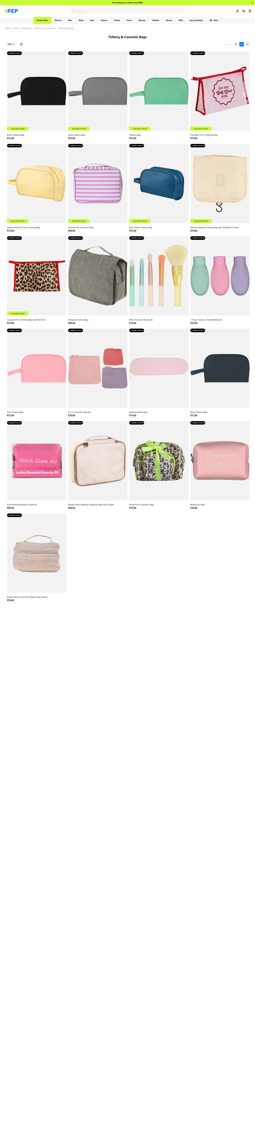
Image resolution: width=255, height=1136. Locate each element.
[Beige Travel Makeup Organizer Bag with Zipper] (98, 460)
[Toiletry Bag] (159, 91)
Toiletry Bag (135, 135)
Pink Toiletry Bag (15, 412)
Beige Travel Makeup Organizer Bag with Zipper (91, 504)
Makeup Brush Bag (138, 412)
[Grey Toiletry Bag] (98, 91)
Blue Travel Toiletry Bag (140, 227)
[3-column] (235, 44)
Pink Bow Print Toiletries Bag (204, 135)
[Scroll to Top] (250, 1121)
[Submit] (73, 11)
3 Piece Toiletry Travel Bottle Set (206, 319)
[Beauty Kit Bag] (220, 460)
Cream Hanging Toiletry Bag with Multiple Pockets (214, 227)
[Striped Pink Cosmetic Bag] (98, 183)
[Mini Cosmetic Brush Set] (159, 275)
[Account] (237, 11)
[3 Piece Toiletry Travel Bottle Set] (220, 275)
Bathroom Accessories (45, 28)
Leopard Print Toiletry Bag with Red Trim (26, 319)
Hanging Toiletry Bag (78, 319)
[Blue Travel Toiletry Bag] (159, 183)
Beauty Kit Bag (197, 504)
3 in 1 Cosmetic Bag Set (79, 412)
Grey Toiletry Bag (76, 135)
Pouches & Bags (66, 28)
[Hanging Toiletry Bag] (98, 275)
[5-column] (247, 44)
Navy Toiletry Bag (198, 412)
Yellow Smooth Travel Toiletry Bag (23, 227)
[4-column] (241, 44)
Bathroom (27, 28)
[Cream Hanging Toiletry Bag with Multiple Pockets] (220, 183)
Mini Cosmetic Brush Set (141, 319)
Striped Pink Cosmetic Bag (80, 227)
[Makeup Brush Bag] (159, 368)
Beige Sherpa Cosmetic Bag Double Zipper (27, 597)
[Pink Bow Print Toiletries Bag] (220, 91)
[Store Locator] (249, 11)
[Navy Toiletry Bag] (220, 368)
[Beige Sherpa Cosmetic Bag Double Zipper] (36, 553)
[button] (243, 11)
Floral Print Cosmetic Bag (141, 504)
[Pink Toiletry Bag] (36, 368)
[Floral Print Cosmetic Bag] (159, 460)
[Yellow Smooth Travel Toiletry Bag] (36, 183)
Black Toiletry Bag (15, 135)
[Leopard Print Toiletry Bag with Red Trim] (36, 275)
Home (8, 28)
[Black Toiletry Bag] (36, 91)
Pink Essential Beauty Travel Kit (22, 504)
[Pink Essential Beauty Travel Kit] (36, 460)
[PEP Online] (11, 11)
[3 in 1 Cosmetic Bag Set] (98, 368)
